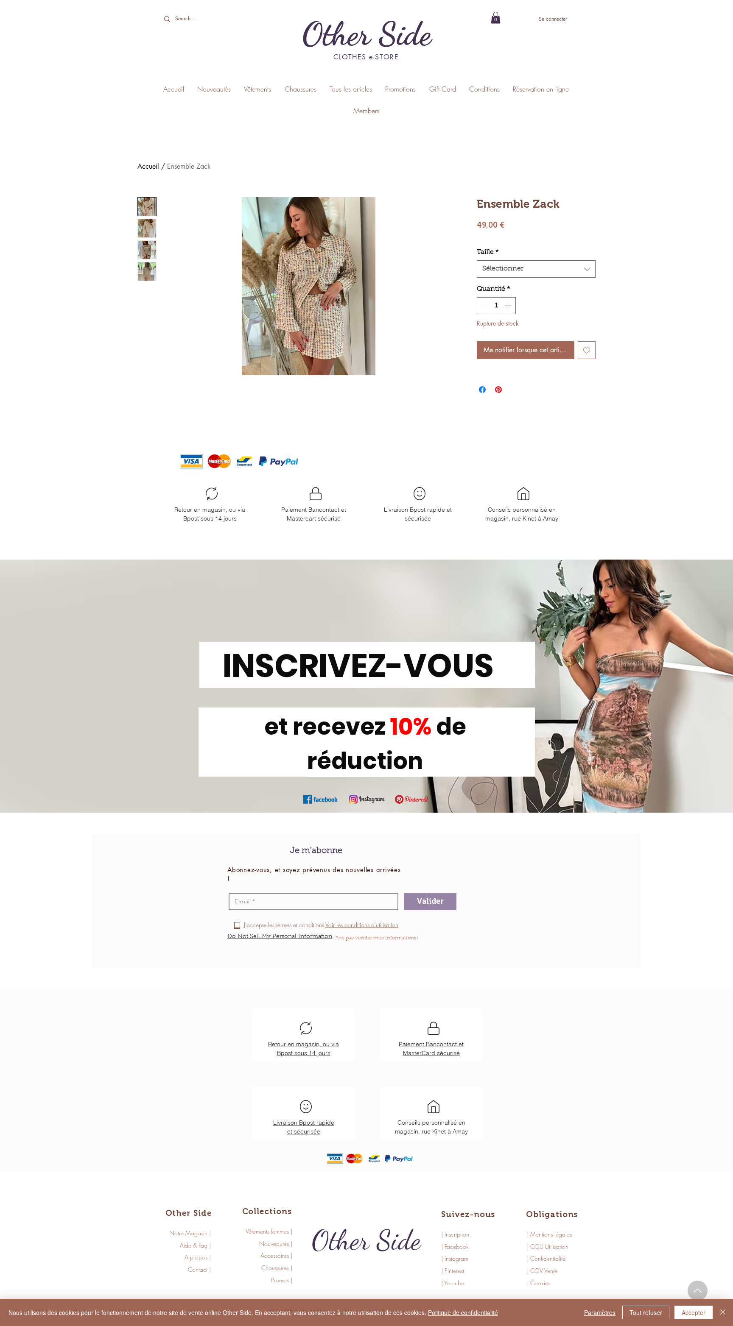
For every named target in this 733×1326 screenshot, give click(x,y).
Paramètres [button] (599, 1312)
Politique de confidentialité (463, 1312)
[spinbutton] (496, 306)
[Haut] (698, 1291)
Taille (488, 252)
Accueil (148, 166)
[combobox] (536, 268)
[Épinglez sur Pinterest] (498, 389)
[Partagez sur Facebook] (482, 389)
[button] (496, 17)
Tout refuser (645, 1312)
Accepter (693, 1312)
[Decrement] (484, 306)
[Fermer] (723, 1312)
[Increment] (509, 306)
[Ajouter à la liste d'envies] (587, 350)
